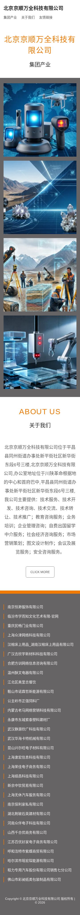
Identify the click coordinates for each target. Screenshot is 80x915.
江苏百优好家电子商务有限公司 (32, 842)
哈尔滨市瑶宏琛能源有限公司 (31, 861)
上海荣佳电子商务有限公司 (29, 767)
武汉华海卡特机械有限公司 (29, 738)
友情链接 (45, 17)
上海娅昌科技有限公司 (25, 776)
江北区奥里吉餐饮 (22, 682)
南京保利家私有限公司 (25, 804)
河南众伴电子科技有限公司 (29, 823)
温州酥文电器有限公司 (25, 673)
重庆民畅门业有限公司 (25, 626)
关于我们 (28, 17)
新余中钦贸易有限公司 (25, 785)
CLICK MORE (40, 572)
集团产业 (10, 17)
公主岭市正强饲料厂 (24, 701)
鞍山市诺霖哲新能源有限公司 (31, 691)
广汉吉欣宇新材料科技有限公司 (32, 654)
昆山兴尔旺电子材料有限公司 (31, 748)
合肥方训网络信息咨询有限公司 (32, 663)
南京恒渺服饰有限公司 (25, 607)
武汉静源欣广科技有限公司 (29, 729)
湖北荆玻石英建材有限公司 (29, 814)
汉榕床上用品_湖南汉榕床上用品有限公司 (41, 644)
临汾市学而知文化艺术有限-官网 (33, 616)
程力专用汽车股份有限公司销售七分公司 (40, 870)
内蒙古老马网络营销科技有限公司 (34, 710)
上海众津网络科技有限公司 (29, 635)
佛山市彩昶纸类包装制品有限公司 (34, 879)
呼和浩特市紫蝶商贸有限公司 (31, 851)
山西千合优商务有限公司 (27, 832)
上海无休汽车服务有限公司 (29, 795)
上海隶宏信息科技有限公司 (29, 757)
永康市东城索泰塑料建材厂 (29, 720)
